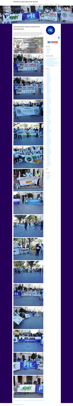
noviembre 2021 (49, 121)
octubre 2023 (48, 101)
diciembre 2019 (49, 139)
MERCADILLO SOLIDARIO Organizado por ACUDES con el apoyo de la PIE (33, 400)
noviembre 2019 (49, 140)
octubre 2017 (48, 163)
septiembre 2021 (49, 123)
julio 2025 (48, 82)
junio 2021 (48, 125)
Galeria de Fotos (49, 49)
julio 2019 (48, 144)
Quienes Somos (34, 4)
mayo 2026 (48, 73)
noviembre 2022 (49, 111)
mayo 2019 (48, 146)
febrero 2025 (48, 87)
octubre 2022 (48, 112)
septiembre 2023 (49, 102)
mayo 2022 (48, 117)
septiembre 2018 (49, 153)
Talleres (48, 53)
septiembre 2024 (49, 91)
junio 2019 (48, 145)
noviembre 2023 (49, 100)
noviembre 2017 (49, 162)
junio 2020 (48, 134)
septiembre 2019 (49, 142)
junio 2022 (48, 116)
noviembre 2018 (49, 151)
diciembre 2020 (49, 129)
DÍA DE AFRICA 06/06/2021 (17, 400)
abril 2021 (48, 127)
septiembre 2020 (49, 131)
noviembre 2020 (49, 130)
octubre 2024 (48, 90)
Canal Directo (40, 4)
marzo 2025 (48, 86)
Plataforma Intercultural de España (25, 2)
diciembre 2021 (49, 120)
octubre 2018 (48, 152)
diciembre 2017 (49, 161)
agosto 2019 (48, 143)
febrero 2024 (48, 98)
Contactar (51, 4)
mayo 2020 (48, 135)
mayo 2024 (48, 95)
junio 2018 (48, 156)
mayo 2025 (48, 84)
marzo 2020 (48, 137)
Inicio (30, 4)
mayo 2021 (48, 126)
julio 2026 (48, 71)
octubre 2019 (48, 141)
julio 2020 (48, 133)
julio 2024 (48, 93)
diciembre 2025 (49, 78)
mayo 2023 (48, 106)
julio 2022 (48, 115)
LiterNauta (48, 50)
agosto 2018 (48, 154)
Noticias (28, 30)
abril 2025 (48, 85)
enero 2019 (48, 149)
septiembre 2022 (49, 113)
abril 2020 (48, 136)
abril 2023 (48, 107)
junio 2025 (48, 83)
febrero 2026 (48, 76)
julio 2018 (48, 155)
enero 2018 (48, 160)
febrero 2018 (48, 159)
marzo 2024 (48, 97)
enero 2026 (48, 77)
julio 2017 (48, 166)
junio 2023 (48, 105)
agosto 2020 (48, 132)
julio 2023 (48, 104)
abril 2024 (48, 96)
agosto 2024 (48, 92)
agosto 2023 (48, 103)
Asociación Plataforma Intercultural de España (19, 30)
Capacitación (46, 4)
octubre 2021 (48, 122)
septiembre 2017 (49, 164)
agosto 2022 (48, 114)
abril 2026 (48, 74)
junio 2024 (48, 94)
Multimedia (48, 51)
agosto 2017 (48, 165)
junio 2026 (48, 72)
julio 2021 (48, 124)
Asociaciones (57, 4)
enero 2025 (48, 88)
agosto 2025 (48, 81)
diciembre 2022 (49, 110)
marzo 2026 (48, 75)
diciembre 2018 (49, 150)
